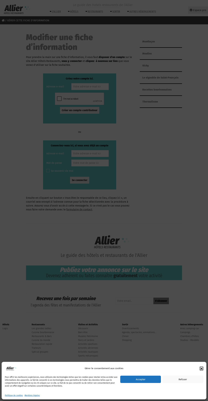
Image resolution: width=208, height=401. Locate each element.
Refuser (183, 379)
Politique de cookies (14, 395)
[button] (201, 368)
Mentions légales (32, 395)
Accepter (140, 379)
